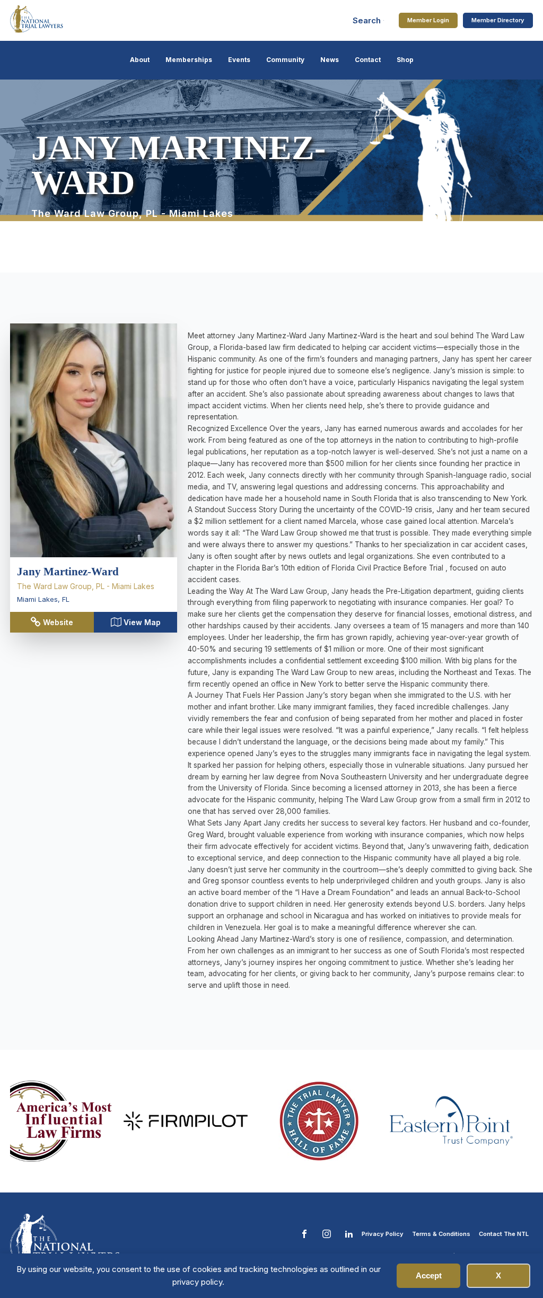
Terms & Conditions (441, 1234)
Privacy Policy (383, 1234)
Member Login (428, 20)
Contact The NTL (504, 1234)
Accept (429, 1275)
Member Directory (497, 20)
